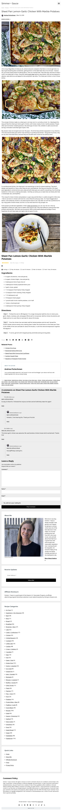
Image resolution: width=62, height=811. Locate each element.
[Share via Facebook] (7, 340)
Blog (7, 618)
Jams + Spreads (10, 674)
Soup (7, 727)
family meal (30, 382)
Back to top (31, 808)
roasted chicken (15, 383)
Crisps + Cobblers (11, 649)
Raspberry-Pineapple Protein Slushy (15, 359)
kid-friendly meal (45, 382)
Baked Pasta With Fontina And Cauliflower (17, 353)
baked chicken (7, 380)
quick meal (31, 74)
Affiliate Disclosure (11, 760)
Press (7, 762)
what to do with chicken (7, 385)
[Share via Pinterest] (17, 340)
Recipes (8, 710)
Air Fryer (8, 610)
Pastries (8, 691)
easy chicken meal (22, 382)
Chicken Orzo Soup (10, 348)
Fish (7, 657)
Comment (5, 469)
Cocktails (8, 641)
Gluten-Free (9, 663)
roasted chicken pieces (24, 383)
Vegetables (9, 736)
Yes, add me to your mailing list (12, 503)
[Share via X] (10, 340)
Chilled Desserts (10, 638)
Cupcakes (8, 652)
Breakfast (9, 624)
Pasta (7, 688)
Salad (7, 713)
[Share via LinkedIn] (13, 340)
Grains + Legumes (11, 666)
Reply (3, 406)
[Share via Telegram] (26, 340)
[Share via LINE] (29, 340)
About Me (9, 757)
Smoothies (9, 724)
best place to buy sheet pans (30, 380)
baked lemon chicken (17, 380)
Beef (7, 616)
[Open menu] (58, 3)
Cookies (8, 646)
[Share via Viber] (32, 340)
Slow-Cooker (9, 722)
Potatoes (8, 699)
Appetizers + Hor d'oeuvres (13, 613)
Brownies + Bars (11, 627)
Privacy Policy (10, 765)
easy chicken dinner (13, 382)
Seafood (8, 719)
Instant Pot (9, 671)
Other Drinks (10, 685)
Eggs (7, 655)
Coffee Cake (9, 643)
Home (7, 754)
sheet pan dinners (32, 206)
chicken (39, 380)
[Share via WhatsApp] (23, 340)
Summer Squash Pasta (11, 356)
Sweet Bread (9, 730)
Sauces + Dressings (11, 716)
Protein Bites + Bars (12, 702)
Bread (7, 621)
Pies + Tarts (9, 694)
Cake (7, 630)
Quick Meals (9, 708)
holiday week (37, 382)
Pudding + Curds (10, 705)
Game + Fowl (9, 660)
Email (3, 496)
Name (4, 489)
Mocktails (9, 677)
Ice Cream (9, 669)
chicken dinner (56, 380)
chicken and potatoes (47, 380)
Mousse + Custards (11, 680)
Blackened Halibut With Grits (13, 351)
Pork (7, 696)
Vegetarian (9, 738)
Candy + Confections (12, 632)
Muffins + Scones (11, 683)
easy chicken (5, 382)
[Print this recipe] (31, 265)
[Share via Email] (20, 340)
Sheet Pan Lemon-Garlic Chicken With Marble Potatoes (44, 383)
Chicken (8, 635)
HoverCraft (40, 801)
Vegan (8, 733)
